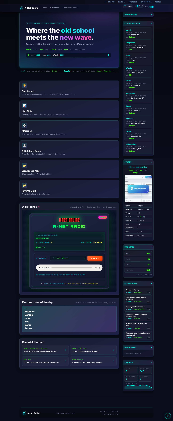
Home (44, 8)
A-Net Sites (110, 2)
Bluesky (121, 2)
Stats (73, 413)
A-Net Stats (55, 8)
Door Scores (65, 413)
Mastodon (133, 2)
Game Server (146, 2)
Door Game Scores (70, 8)
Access (158, 2)
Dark (147, 7)
